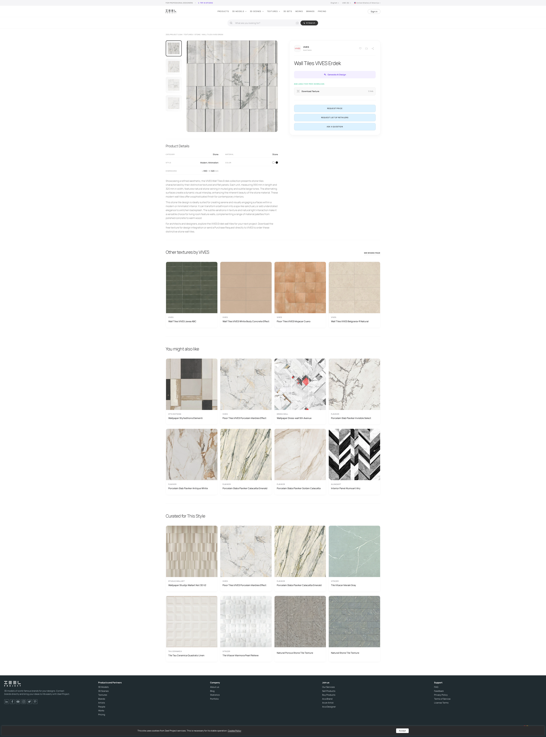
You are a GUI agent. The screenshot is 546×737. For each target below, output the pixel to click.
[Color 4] (277, 162)
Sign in (374, 11)
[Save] (360, 48)
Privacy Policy (441, 694)
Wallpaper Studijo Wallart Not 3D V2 (187, 585)
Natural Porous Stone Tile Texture (295, 652)
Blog (212, 691)
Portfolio (214, 698)
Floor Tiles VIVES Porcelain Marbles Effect (244, 418)
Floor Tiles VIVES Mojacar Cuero (293, 321)
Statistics (215, 694)
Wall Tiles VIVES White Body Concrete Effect (246, 321)
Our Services (328, 687)
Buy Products (328, 694)
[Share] (373, 48)
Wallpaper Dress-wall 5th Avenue (294, 418)
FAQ (436, 687)
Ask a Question (335, 126)
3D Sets (287, 11)
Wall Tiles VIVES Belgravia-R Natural (350, 321)
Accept (402, 730)
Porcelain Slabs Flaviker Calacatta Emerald (245, 488)
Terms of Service (442, 698)
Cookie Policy (234, 730)
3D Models (238, 11)
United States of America (367, 3)
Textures (272, 11)
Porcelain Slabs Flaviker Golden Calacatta (299, 488)
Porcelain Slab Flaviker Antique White (188, 488)
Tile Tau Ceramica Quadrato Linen (186, 655)
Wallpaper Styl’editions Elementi (185, 418)
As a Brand (327, 698)
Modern (203, 162)
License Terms (441, 702)
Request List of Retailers (335, 117)
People (101, 706)
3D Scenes (255, 11)
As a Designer (329, 706)
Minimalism (213, 162)
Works (299, 11)
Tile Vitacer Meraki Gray (343, 585)
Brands (310, 11)
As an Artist (328, 702)
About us (214, 687)
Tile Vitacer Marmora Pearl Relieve (241, 655)
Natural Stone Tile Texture (345, 652)
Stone (215, 154)
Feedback (439, 691)
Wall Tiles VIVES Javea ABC (182, 321)
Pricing (322, 11)
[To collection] (366, 48)
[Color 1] (273, 162)
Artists (101, 702)
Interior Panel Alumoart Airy (345, 488)
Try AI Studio (206, 3)
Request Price (335, 108)
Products (223, 11)
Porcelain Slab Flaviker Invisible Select (351, 418)
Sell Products (328, 691)
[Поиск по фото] (297, 23)
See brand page (372, 253)
